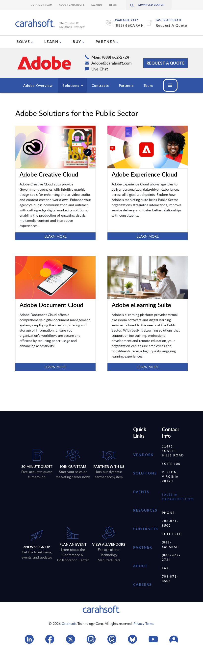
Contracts (100, 85)
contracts (145, 528)
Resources (145, 510)
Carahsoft (69, 623)
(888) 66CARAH (129, 25)
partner (142, 547)
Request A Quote (171, 25)
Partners (126, 85)
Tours (148, 85)
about (140, 565)
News (113, 4)
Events (141, 491)
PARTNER (105, 41)
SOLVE (23, 41)
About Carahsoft (72, 4)
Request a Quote (166, 63)
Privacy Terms (143, 623)
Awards (97, 4)
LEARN (51, 41)
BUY (77, 41)
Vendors (143, 454)
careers (142, 584)
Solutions (71, 85)
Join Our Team (41, 4)
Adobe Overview (38, 85)
